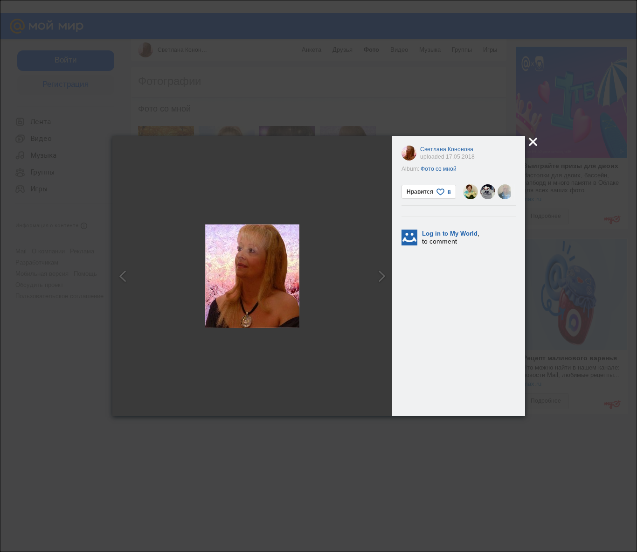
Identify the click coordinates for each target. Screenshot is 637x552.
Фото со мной (439, 169)
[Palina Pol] (487, 191)
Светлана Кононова (446, 149)
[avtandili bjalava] (505, 191)
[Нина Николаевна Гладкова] (470, 191)
